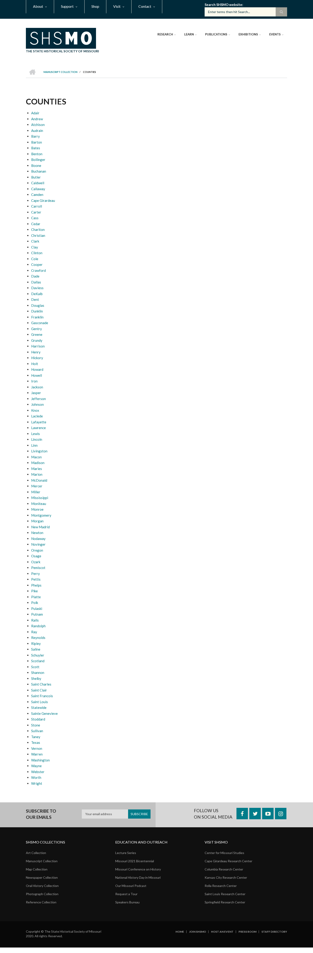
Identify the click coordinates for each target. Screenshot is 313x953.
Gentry (36, 329)
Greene (36, 334)
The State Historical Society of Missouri (62, 51)
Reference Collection (41, 902)
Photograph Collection (42, 894)
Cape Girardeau (43, 200)
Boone (36, 165)
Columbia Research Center (224, 869)
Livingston (39, 451)
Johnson (37, 404)
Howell (36, 375)
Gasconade (39, 323)
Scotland (37, 661)
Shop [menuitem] (95, 6)
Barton (36, 142)
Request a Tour (126, 894)
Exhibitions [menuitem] (248, 34)
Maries (36, 469)
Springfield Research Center (225, 902)
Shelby (36, 678)
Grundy (36, 340)
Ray (34, 632)
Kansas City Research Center (226, 877)
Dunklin (37, 311)
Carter (36, 212)
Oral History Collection (42, 886)
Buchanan (38, 171)
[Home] (61, 38)
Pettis (36, 579)
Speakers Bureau (127, 902)
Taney (35, 737)
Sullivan (37, 731)
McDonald (39, 480)
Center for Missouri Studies (224, 853)
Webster (37, 772)
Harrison (38, 346)
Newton (37, 533)
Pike (34, 591)
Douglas (37, 305)
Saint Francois (42, 696)
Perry (35, 573)
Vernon (36, 748)
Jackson (37, 387)
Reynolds (38, 637)
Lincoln (36, 439)
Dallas (36, 282)
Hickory (37, 358)
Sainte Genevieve (44, 713)
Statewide (39, 707)
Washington (40, 760)
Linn (34, 445)
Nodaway (38, 539)
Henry (36, 352)
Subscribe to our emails (41, 814)
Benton (36, 154)
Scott (35, 667)
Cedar (35, 224)
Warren (37, 754)
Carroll (36, 206)
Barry (35, 136)
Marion (36, 474)
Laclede (37, 416)
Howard (37, 369)
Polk (34, 603)
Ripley (36, 643)
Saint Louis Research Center (225, 894)
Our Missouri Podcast (130, 886)
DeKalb (37, 294)
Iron (34, 381)
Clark (35, 241)
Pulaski (36, 608)
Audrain (37, 130)
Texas (35, 742)
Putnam (37, 614)
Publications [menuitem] (216, 34)
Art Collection (36, 853)
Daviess (37, 288)
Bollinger (38, 159)
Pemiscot (38, 568)
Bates (35, 148)
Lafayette (38, 422)
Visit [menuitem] (117, 6)
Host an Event (222, 931)
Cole (34, 259)
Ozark (35, 562)
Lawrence (38, 428)
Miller (35, 492)
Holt (34, 364)
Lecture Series (125, 853)
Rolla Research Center (221, 886)
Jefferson (38, 399)
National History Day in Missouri (138, 877)
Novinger (38, 544)
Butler (36, 177)
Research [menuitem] (165, 34)
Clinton (36, 253)
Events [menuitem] (275, 34)
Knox (35, 410)
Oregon (37, 550)
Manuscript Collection (42, 861)
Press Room (247, 931)
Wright (36, 783)
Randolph (38, 626)
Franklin (37, 317)
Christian (38, 235)
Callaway (38, 189)
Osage (36, 556)
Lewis (35, 434)
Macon (36, 457)
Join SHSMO (197, 931)
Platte (36, 597)
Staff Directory (274, 931)
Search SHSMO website (223, 5)
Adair (35, 113)
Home (180, 931)
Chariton (38, 229)
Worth (36, 777)
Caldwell (37, 183)
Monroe (37, 509)
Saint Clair (39, 690)
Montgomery (41, 515)
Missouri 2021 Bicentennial (134, 861)
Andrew (37, 119)
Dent (35, 299)
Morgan (37, 521)
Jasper (36, 393)
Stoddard (38, 719)
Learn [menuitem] (189, 34)
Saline (35, 649)
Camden (37, 194)
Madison (37, 463)
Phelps (36, 585)
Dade (35, 276)
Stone (35, 725)
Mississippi (39, 498)
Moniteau (38, 504)
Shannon (37, 672)
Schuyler (37, 655)
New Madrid (40, 527)
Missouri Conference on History (138, 869)
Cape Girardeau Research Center (228, 861)
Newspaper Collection (42, 877)
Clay (34, 247)
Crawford (38, 270)
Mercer (36, 486)
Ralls (35, 620)
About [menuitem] (38, 6)
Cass (34, 218)
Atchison (38, 125)
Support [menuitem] (67, 6)
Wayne (36, 766)
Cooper (37, 264)
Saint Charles (41, 684)
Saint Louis (39, 702)
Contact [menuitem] (144, 6)
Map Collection (36, 869)
